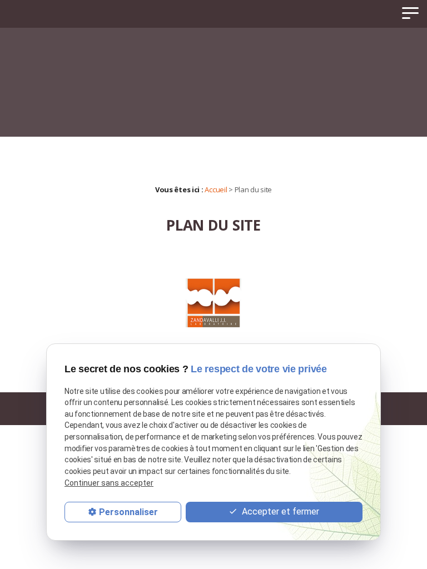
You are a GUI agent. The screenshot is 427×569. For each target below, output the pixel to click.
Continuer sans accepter (108, 482)
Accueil (216, 189)
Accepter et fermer (279, 511)
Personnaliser (128, 512)
